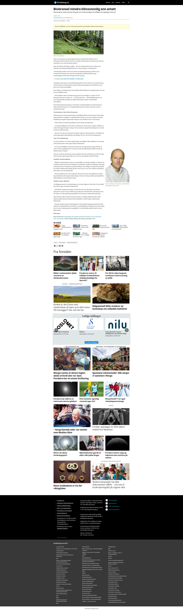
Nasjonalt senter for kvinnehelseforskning (92, 567)
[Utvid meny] (128, 2)
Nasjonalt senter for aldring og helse (90, 563)
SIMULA (110, 556)
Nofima (84, 573)
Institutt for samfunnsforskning (63, 584)
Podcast (118, 2)
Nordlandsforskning (87, 577)
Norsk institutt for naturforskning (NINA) (91, 597)
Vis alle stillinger (91, 342)
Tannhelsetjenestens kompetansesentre (117, 576)
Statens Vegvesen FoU (113, 568)
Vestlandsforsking (112, 596)
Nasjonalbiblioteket (86, 557)
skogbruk (62, 242)
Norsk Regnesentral (86, 591)
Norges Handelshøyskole (88, 581)
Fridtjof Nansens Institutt (62, 568)
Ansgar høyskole (60, 546)
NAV (57, 595)
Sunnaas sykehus (112, 572)
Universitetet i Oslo (112, 588)
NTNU (83, 555)
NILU (57, 603)
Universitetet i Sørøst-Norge (114, 592)
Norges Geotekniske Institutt (89, 579)
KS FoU (57, 586)
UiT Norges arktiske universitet (115, 580)
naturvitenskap (72, 242)
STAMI (109, 566)
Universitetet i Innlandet (113, 586)
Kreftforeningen (60, 588)
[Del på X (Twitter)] (57, 246)
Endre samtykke (62, 537)
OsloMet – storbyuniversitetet (89, 601)
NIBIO (57, 597)
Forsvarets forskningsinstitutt (63, 563)
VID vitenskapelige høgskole (114, 600)
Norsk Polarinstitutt (86, 589)
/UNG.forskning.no (114, 506)
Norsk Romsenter (86, 593)
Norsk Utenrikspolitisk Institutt (89, 595)
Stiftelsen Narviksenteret (114, 570)
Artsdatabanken (60, 550)
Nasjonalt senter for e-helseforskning (91, 565)
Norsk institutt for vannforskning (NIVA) (91, 599)
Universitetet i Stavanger (113, 590)
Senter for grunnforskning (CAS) (115, 560)
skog (55, 242)
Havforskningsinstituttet (62, 572)
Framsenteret (59, 566)
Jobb (123, 2)
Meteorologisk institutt (61, 593)
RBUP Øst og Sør (112, 550)
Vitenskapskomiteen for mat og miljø (116, 602)
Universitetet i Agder (113, 582)
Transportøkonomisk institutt (115, 578)
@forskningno (113, 500)
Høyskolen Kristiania (61, 582)
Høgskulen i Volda (60, 578)
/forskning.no (113, 503)
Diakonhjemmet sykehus (62, 552)
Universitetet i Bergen (113, 584)
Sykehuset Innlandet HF (113, 574)
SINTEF (110, 558)
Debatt (108, 2)
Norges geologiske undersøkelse (89, 585)
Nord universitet (86, 575)
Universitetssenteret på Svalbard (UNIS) (117, 594)
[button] (56, 330)
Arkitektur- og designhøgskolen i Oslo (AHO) (66, 548)
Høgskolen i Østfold (60, 576)
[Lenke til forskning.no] (78, 2)
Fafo (57, 558)
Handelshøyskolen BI (61, 570)
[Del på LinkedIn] (60, 246)
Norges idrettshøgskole (87, 587)
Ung (113, 2)
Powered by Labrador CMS (91, 608)
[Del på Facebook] (55, 246)
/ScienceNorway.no (114, 509)
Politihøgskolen (112, 546)
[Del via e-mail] (62, 246)
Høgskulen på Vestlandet (62, 580)
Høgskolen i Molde (60, 574)
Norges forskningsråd (87, 583)
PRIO (109, 548)
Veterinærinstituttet (112, 598)
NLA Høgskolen (85, 546)
